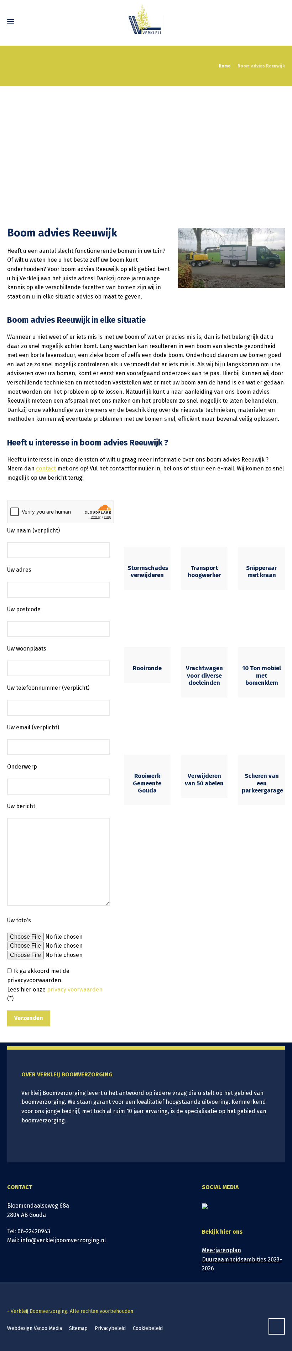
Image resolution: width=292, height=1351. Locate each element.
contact (46, 468)
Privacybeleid (110, 1328)
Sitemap (78, 1328)
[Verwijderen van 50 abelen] (204, 731)
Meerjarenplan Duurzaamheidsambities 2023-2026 (242, 1259)
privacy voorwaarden (75, 989)
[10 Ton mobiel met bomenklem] (261, 624)
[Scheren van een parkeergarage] (261, 731)
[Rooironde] (147, 624)
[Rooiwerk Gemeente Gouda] (147, 731)
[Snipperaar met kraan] (261, 523)
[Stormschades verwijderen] (147, 523)
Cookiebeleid (148, 1328)
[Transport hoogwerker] (204, 523)
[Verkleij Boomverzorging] (146, 21)
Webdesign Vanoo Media (34, 1328)
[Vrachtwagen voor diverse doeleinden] (204, 624)
